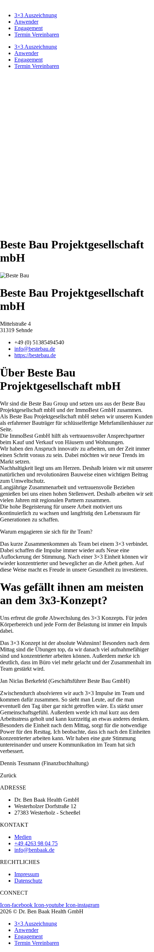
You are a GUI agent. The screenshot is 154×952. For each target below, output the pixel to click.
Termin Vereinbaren (36, 34)
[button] (8, 775)
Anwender (26, 22)
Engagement (28, 28)
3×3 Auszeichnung (35, 15)
